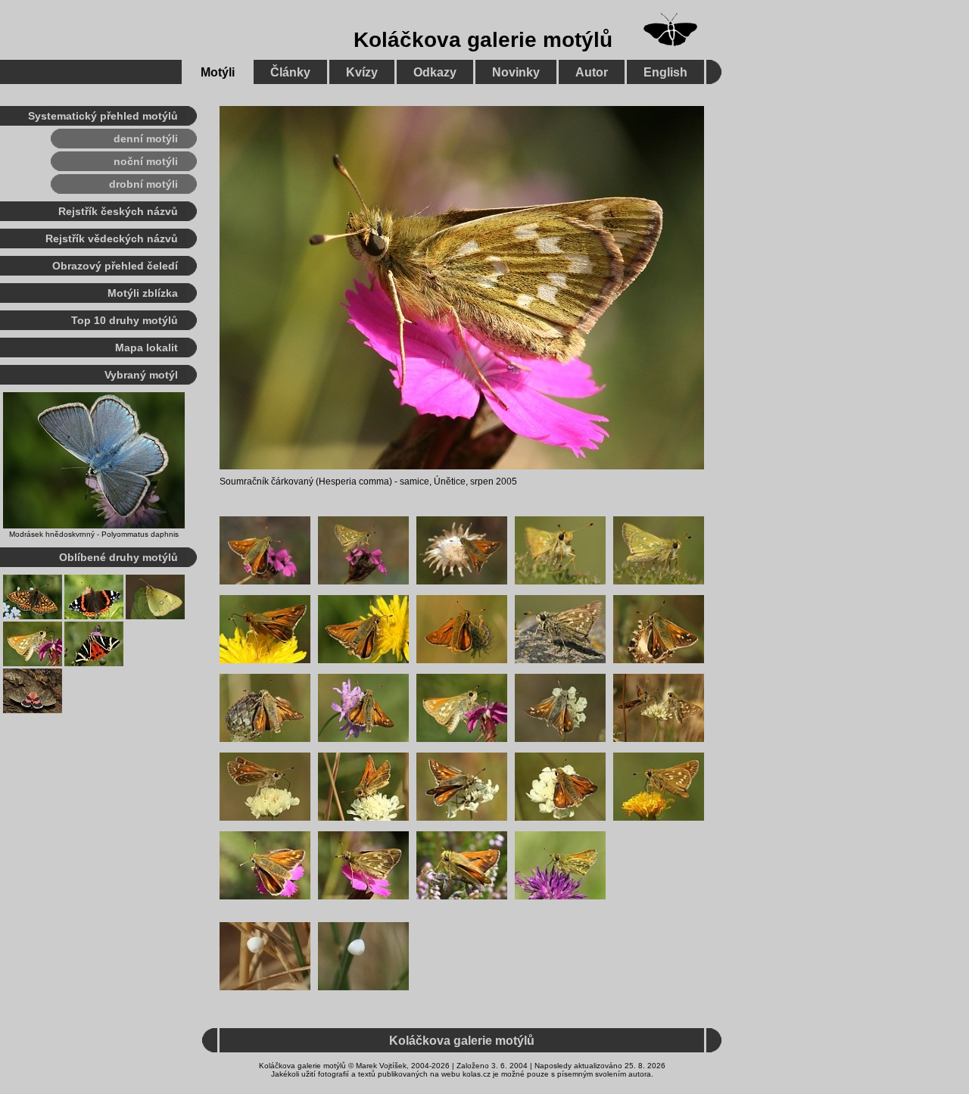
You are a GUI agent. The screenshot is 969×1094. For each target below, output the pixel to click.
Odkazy (434, 72)
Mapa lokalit (146, 347)
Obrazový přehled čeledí (115, 266)
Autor (591, 72)
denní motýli (146, 138)
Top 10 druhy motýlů (124, 320)
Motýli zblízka (142, 293)
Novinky (516, 72)
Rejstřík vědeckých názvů (111, 238)
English (665, 72)
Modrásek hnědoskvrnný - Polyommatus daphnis (94, 534)
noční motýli (146, 161)
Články (290, 72)
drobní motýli (143, 184)
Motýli (218, 72)
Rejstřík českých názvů (118, 211)
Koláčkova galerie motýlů (483, 39)
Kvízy (362, 72)
